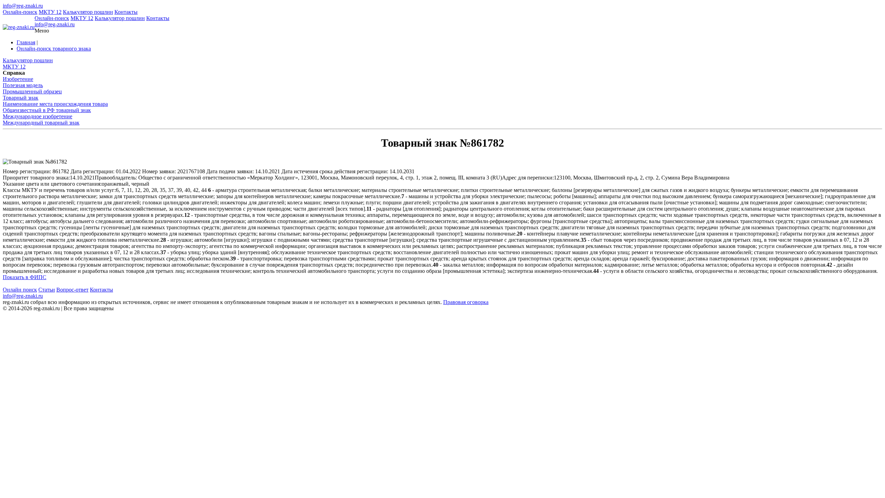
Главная (26, 42)
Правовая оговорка (465, 302)
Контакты (126, 12)
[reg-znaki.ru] (19, 27)
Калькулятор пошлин (88, 12)
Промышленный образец (32, 91)
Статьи (46, 290)
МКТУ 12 (50, 12)
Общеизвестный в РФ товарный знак (47, 110)
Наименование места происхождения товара (55, 104)
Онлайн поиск (20, 290)
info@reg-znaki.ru (23, 6)
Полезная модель (23, 85)
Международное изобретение (37, 116)
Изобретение (18, 79)
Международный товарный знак (41, 123)
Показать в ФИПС (24, 277)
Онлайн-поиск (20, 12)
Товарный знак (20, 98)
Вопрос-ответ (72, 290)
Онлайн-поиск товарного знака (54, 49)
